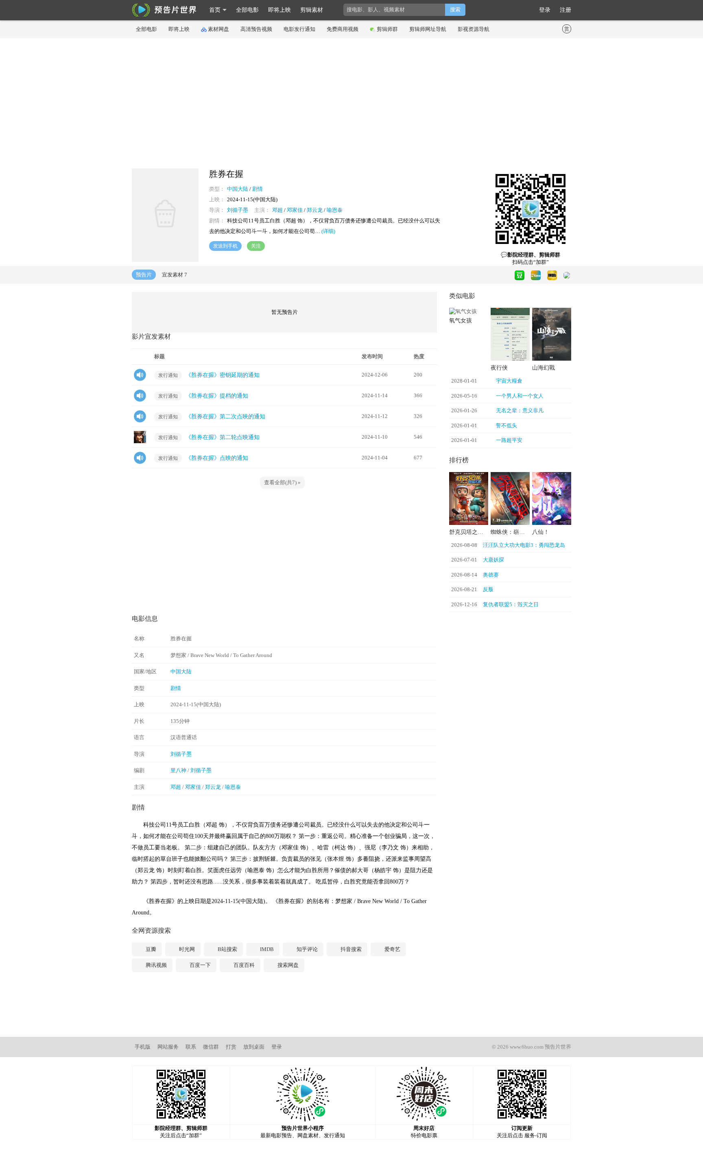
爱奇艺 (391, 949)
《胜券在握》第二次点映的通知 (225, 417)
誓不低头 (506, 425)
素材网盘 (218, 29)
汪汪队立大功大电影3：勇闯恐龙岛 (524, 545)
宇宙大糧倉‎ (509, 381)
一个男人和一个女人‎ (520, 396)
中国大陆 (237, 189)
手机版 (143, 1047)
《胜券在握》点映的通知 (217, 458)
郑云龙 (315, 210)
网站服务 (168, 1047)
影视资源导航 (473, 29)
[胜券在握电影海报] (165, 260)
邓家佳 (295, 210)
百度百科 (243, 965)
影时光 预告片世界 (164, 10)
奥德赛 (491, 575)
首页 (215, 10)
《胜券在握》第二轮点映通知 (223, 437)
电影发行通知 (299, 29)
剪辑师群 (387, 29)
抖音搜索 (350, 949)
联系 (191, 1047)
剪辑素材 (311, 10)
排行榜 (459, 460)
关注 (256, 246)
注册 (565, 10)
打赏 (231, 1047)
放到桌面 (253, 1047)
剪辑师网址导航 (427, 29)
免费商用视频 (342, 29)
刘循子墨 (237, 210)
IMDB (266, 949)
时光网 (186, 949)
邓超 (277, 210)
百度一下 (199, 965)
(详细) (328, 231)
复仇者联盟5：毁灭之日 (511, 604)
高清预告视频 (256, 29)
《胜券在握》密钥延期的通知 (223, 375)
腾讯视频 (155, 965)
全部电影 (247, 10)
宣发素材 (174, 275)
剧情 (257, 189)
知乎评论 (306, 949)
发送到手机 (225, 246)
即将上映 (279, 10)
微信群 (211, 1047)
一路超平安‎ (509, 440)
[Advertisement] (351, 103)
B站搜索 (226, 949)
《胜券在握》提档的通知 (217, 396)
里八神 (178, 770)
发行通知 (168, 375)
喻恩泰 (335, 210)
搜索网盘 (287, 965)
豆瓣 (150, 949)
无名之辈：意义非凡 (520, 410)
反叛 (488, 589)
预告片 (144, 275)
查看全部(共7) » (282, 482)
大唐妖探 (493, 560)
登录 (544, 10)
